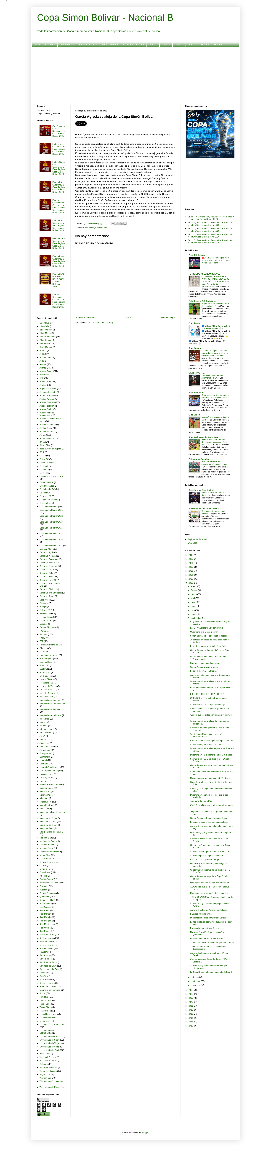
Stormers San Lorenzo (50, 990)
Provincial (44, 886)
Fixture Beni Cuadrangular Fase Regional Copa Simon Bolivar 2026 (58, 225)
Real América (46, 903)
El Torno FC (45, 610)
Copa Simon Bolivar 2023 (51, 522)
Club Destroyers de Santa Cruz (203, 437)
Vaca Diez (44, 1053)
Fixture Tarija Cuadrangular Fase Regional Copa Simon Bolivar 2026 (58, 149)
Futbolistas (49, 44)
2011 (191, 563)
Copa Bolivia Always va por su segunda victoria (211, 740)
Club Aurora (194, 323)
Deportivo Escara (47, 563)
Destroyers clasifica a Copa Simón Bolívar (209, 883)
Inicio (37, 44)
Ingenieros (44, 719)
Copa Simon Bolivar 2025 (51, 533)
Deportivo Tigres (47, 596)
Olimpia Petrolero (47, 862)
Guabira (43, 669)
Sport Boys (45, 979)
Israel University (47, 732)
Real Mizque (45, 921)
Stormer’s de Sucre (48, 986)
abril (193, 598)
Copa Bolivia (88, 228)
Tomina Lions (46, 1000)
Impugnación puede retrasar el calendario (209, 918)
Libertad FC (45, 764)
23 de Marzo (45, 333)
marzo (194, 594)
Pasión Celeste (46, 879)
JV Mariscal (45, 750)
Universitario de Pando (50, 1036)
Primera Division (110, 44)
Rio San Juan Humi (48, 941)
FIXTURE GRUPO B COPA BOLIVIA (207, 694)
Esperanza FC (46, 620)
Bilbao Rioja (45, 445)
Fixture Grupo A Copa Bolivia (203, 671)
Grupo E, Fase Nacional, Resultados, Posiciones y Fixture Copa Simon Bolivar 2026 (210, 223)
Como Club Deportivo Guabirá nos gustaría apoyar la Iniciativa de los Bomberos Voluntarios (215, 353)
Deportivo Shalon (47, 589)
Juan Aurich (45, 739)
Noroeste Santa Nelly (49, 852)
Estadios (44, 624)
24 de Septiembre (48, 336)
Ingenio (43, 722)
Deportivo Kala (46, 573)
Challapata (44, 466)
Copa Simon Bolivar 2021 (51, 510)
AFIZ (42, 361)
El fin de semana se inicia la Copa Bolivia (209, 646)
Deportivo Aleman (48, 556)
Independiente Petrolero (50, 709)
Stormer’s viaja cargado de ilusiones (206, 663)
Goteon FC (44, 665)
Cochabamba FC (47, 489)
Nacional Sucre (46, 848)
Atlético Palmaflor (48, 424)
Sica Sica (44, 976)
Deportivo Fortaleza (48, 566)
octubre (194, 977)
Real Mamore (46, 914)
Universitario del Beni (49, 1050)
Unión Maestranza (48, 1017)
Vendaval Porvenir (48, 1060)
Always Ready (46, 371)
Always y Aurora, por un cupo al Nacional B (210, 851)
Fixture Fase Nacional (133, 44)
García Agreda (101, 228)
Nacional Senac (47, 844)
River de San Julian (48, 945)
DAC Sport (192, 543)
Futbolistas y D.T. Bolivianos (202, 301)
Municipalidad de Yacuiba (51, 832)
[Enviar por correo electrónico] (113, 223)
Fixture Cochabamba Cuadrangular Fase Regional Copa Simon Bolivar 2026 (58, 206)
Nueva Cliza (45, 855)
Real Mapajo (45, 917)
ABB (42, 354)
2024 (191, 1018)
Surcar (42, 993)
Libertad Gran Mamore (50, 767)
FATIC (42, 638)
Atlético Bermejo (47, 402)
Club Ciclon (194, 415)
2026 (191, 1026)
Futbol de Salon (196, 392)
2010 (191, 559)
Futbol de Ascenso (88, 44)
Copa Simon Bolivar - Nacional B (105, 17)
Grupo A (153, 44)
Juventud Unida (47, 746)
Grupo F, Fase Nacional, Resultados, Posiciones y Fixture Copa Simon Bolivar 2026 (211, 218)
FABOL (43, 631)
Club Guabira (195, 348)
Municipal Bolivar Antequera (52, 812)
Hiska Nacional (46, 683)
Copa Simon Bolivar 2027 (51, 545)
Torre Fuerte (45, 1004)
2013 (191, 571)
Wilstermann (45, 1078)
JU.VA (42, 736)
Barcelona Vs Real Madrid (201, 490)
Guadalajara (45, 672)
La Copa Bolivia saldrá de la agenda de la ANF (211, 972)
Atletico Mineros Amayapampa (47, 414)
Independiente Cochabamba (52, 703)
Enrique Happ (46, 617)
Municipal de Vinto (48, 825)
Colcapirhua (45, 493)
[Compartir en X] (119, 223)
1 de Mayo (44, 323)
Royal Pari (44, 952)
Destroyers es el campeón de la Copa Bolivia (210, 893)
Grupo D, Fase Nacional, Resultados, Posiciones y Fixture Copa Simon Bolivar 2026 (210, 229)
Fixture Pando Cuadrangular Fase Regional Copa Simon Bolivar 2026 (58, 187)
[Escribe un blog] (116, 223)
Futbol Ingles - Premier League (204, 509)
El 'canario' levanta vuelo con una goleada (209, 822)
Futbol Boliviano (197, 255)
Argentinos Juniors (48, 388)
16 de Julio (44, 326)
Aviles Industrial (47, 438)
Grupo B (166, 44)
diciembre (195, 985)
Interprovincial (67, 44)
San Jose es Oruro (48, 966)
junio (193, 606)
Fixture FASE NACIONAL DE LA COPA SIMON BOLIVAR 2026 (58, 280)
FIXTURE (44, 651)
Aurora (42, 435)
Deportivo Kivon (47, 576)
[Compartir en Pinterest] (125, 223)
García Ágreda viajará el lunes (204, 667)
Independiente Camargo (50, 700)
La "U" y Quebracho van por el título (206, 628)
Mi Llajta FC (45, 791)
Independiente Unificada (50, 715)
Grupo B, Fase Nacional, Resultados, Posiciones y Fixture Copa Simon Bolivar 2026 (210, 241)
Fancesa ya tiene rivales (201, 914)
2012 (191, 567)
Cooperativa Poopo (48, 499)
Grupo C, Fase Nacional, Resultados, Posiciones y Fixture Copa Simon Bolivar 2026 (210, 235)
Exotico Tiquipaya (48, 627)
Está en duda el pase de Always (204, 859)
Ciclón (42, 473)
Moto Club (44, 808)
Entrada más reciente (86, 318)
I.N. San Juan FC (47, 690)
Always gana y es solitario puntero (205, 744)
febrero (194, 590)
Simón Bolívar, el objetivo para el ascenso (209, 636)
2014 (191, 575)
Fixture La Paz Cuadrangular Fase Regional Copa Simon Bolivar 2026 (59, 243)
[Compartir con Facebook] (122, 223)
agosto (194, 614)
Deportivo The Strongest (51, 593)
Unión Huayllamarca (49, 1014)
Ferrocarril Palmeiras (49, 645)
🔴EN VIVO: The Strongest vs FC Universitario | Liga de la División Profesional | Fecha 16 (216, 260)
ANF (42, 378)
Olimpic (43, 865)
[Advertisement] (131, 74)
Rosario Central (46, 948)
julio (193, 610)
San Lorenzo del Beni (49, 969)
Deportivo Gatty (47, 569)
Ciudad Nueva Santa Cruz (51, 476)
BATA (42, 442)
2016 (191, 583)
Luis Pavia (44, 781)
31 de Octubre (46, 347)
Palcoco (43, 876)
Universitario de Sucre (50, 1040)
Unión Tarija (45, 1021)
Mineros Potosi (46, 795)
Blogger (144, 1133)
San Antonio (45, 955)
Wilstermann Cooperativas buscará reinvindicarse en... (206, 735)
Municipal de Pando (48, 818)
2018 (191, 994)
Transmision (45, 1011)
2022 (191, 1010)
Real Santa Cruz (47, 935)
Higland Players (47, 679)
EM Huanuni (45, 613)
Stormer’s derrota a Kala (201, 801)
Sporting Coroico (47, 983)
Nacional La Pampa (48, 841)
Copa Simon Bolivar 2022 (51, 516)
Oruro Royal (45, 872)
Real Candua (45, 907)
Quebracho (44, 896)
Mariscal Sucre (46, 788)
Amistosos (44, 375)
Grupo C (179, 44)
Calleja (43, 455)
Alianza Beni (45, 368)
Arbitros (43, 385)
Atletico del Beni (47, 406)
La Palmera (45, 757)
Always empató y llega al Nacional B (206, 855)
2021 (191, 1006)
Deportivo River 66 (48, 580)
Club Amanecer (46, 482)
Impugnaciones (46, 696)
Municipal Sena (46, 828)
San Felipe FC (46, 959)
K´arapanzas (45, 753)
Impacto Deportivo (48, 693)
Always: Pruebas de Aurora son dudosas (208, 910)
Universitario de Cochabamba (47, 1031)
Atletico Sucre (46, 428)
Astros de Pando (47, 395)
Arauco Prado (46, 381)
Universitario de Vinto (49, 1047)
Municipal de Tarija (48, 821)
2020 (191, 1002)
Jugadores (44, 743)
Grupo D (192, 44)
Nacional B (44, 838)
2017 (191, 990)
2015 (191, 579)
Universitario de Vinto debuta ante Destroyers (210, 778)
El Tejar (43, 607)
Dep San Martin (47, 549)
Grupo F (218, 44)
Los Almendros (46, 774)
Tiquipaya (44, 997)
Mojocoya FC (46, 802)
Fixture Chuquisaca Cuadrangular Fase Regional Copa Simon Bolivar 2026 (58, 301)
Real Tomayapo (47, 938)
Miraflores (44, 798)
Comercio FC (45, 496)
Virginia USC (45, 1074)
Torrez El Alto (46, 1007)
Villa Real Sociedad (48, 1067)
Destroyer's (45, 600)
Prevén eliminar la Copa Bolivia (204, 928)
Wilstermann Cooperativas (51, 1081)
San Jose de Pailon (48, 962)
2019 (191, 998)
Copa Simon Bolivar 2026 (51, 539)
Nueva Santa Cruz (48, 858)
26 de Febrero (46, 340)
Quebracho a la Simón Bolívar (204, 632)
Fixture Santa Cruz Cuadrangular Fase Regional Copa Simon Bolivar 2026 (58, 168)
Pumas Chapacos (48, 893)
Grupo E (205, 44)
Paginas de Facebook (197, 539)
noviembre (196, 981)
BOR (42, 452)
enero (194, 586)
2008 (191, 555)
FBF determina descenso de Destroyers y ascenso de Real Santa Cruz (214, 442)
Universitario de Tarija (49, 1043)
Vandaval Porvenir (48, 1057)
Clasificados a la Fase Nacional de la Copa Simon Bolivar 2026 (58, 131)
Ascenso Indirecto (48, 392)
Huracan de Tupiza (48, 686)
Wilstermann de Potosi (50, 1087)
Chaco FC (44, 459)
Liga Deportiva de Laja (50, 770)
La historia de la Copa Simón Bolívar (206, 938)
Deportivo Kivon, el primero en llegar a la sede (211, 755)
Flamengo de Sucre (48, 655)
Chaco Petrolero (47, 463)
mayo (194, 602)
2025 (191, 1022)
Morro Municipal (47, 805)
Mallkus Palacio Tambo (50, 784)
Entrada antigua (168, 318)
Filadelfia (44, 648)
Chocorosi (44, 469)
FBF (41, 641)
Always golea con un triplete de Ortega (207, 704)
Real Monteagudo (47, 924)
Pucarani (44, 890)
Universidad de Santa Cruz (52, 1024)
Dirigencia (44, 603)
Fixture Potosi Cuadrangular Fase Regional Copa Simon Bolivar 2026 (58, 261)
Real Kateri (45, 910)
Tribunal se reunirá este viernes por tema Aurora (212, 942)
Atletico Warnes (47, 431)
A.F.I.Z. (43, 350)
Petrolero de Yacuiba (49, 883)
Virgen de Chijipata (48, 1071)
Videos (43, 1064)
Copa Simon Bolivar (49, 506)
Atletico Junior (46, 409)
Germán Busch (46, 662)
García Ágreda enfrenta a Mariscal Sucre (208, 818)
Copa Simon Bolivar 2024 (51, 528)
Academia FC (46, 357)
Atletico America (47, 399)
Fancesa (43, 634)
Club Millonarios (47, 486)
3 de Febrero (45, 343)
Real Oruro (44, 928)
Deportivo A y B (47, 552)
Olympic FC (45, 869)
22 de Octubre (46, 330)
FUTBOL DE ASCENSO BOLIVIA (204, 274)
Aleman (43, 364)
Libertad (43, 760)
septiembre (196, 618)
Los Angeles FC (47, 777)
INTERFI (44, 726)
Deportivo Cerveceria (49, 559)
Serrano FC (45, 973)
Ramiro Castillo (46, 900)
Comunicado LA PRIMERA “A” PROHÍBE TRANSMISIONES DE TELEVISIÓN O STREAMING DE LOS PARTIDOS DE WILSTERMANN (215, 281)
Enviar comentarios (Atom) (100, 322)
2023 (191, 1014)
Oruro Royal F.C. (197, 373)
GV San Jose (46, 676)
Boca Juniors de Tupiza (50, 449)
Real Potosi (45, 931)
